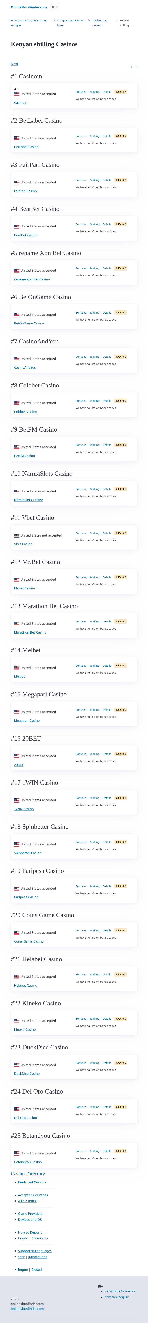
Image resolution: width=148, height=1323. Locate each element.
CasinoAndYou (25, 367)
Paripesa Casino (26, 897)
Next (14, 64)
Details (107, 91)
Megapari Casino (27, 720)
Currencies (40, 1238)
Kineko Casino (25, 1029)
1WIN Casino (24, 809)
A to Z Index (27, 1201)
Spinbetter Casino (27, 853)
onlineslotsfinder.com (27, 1308)
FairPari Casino (25, 191)
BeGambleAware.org (120, 1291)
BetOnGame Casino (29, 323)
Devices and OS (30, 1219)
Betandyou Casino (28, 1162)
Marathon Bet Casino (30, 632)
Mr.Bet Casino (24, 588)
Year (21, 1257)
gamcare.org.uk (117, 1297)
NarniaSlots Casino (28, 500)
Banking (94, 91)
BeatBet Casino (26, 235)
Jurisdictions (37, 1257)
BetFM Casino (24, 456)
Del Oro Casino (25, 1117)
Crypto (23, 1238)
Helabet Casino (25, 985)
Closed (36, 1269)
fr (53, 7)
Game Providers (30, 1213)
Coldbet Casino (25, 411)
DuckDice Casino (27, 1073)
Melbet (19, 676)
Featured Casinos (32, 1182)
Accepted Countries (33, 1195)
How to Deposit (30, 1232)
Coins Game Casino (29, 941)
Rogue (23, 1269)
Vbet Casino (23, 544)
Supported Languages (35, 1251)
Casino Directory (28, 1173)
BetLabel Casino (26, 147)
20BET (18, 765)
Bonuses (81, 91)
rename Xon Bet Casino (32, 279)
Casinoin (20, 102)
